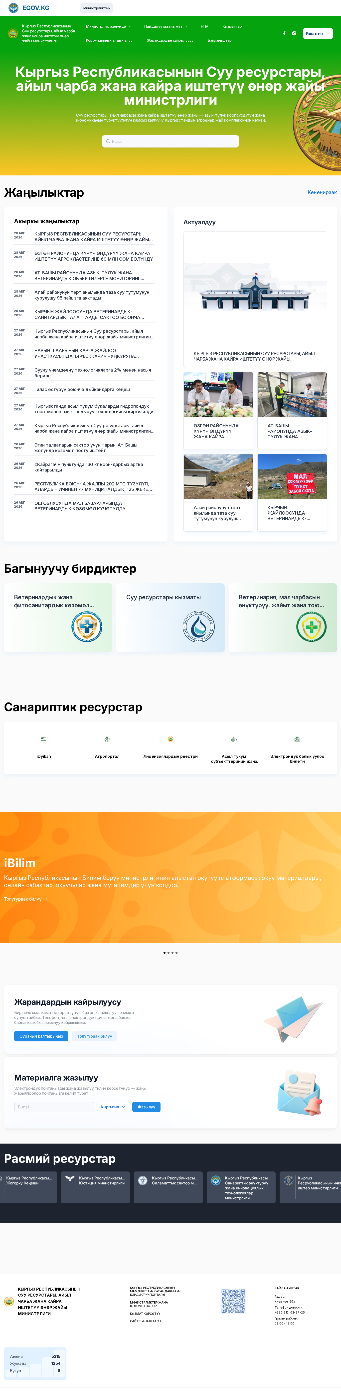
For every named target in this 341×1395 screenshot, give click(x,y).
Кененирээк (322, 192)
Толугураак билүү (23, 899)
